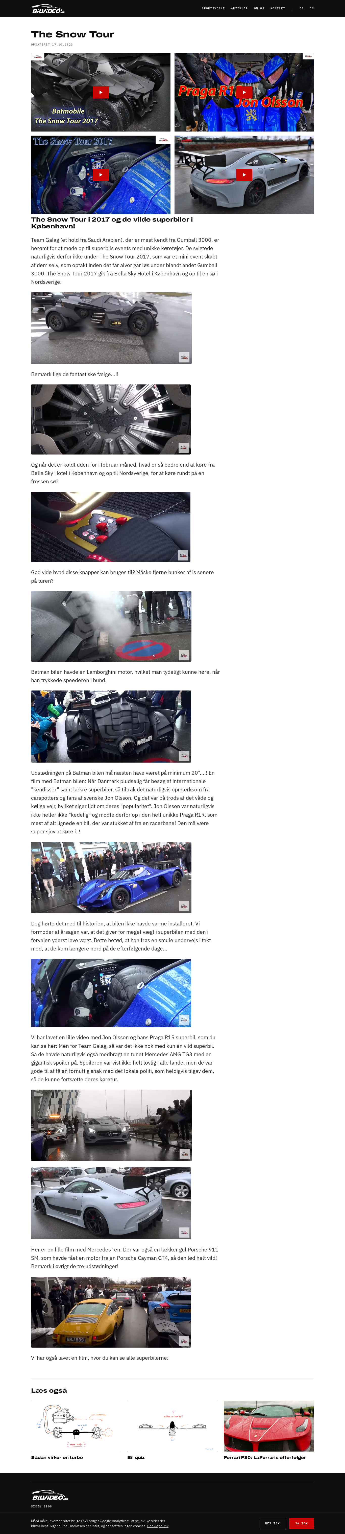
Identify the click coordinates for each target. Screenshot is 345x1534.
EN (312, 8)
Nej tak (272, 1523)
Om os (259, 8)
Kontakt (277, 8)
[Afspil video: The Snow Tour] (100, 92)
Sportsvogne (213, 8)
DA (302, 8)
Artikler (239, 8)
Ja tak (301, 1523)
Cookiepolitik (157, 1526)
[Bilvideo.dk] (48, 8)
